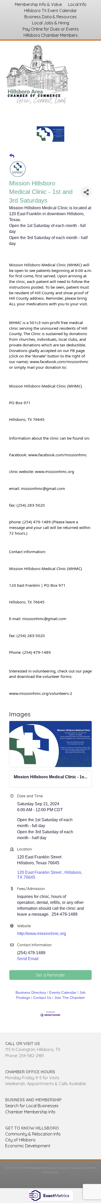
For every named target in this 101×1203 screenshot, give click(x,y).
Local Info (77, 4)
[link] (59, 361)
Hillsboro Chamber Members (51, 35)
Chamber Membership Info (30, 1111)
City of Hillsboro (20, 1139)
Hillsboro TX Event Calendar (50, 10)
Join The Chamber (69, 998)
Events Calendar (62, 992)
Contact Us (42, 998)
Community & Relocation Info (33, 1133)
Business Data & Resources (50, 16)
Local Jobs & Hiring (50, 22)
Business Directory (31, 992)
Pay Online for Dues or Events (51, 29)
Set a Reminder (50, 975)
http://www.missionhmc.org (41, 933)
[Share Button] (86, 192)
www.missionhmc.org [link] (54, 471)
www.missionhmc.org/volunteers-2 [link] (40, 693)
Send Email (28, 958)
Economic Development (28, 1145)
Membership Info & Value (38, 4)
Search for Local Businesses (32, 1105)
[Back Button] (11, 156)
